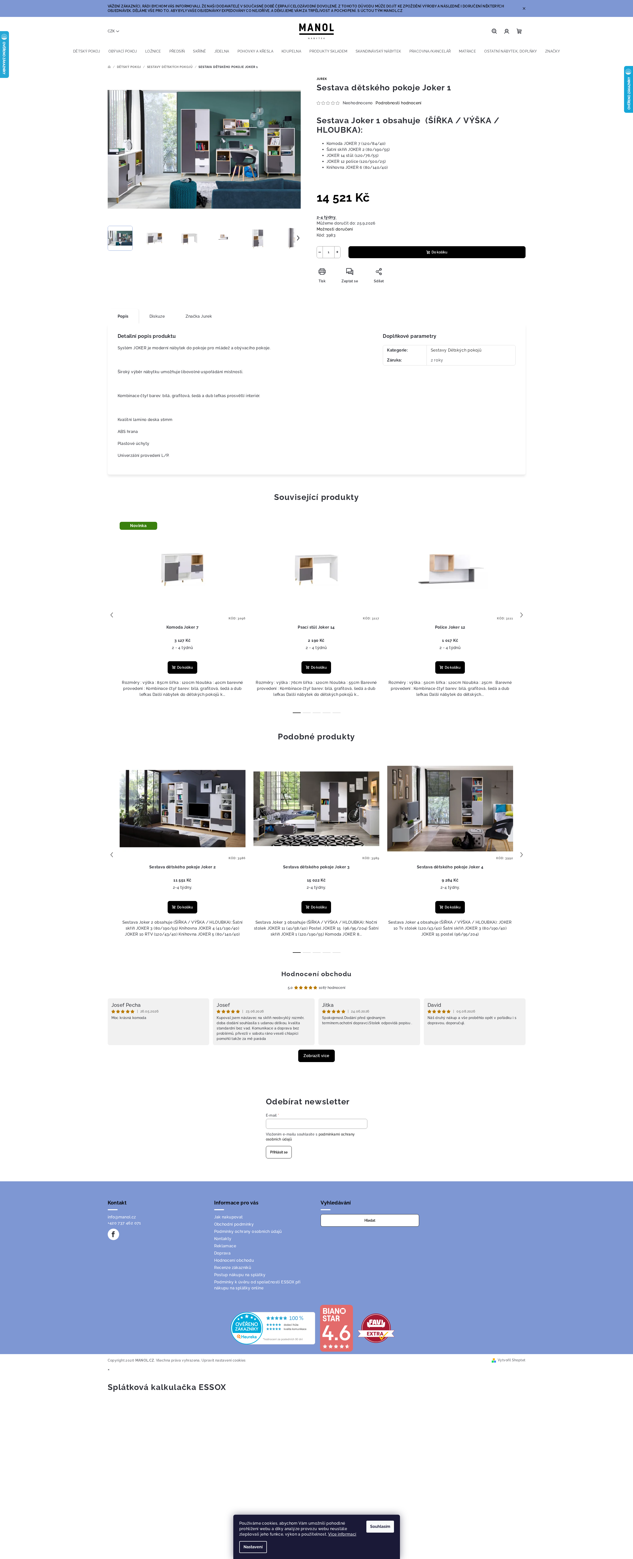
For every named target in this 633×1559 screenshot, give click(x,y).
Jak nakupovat (228, 1217)
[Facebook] (113, 1234)
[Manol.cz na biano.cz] (336, 1327)
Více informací (342, 1534)
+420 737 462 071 (124, 1223)
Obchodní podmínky (234, 1224)
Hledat (369, 1220)
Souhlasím (380, 1526)
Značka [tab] (199, 316)
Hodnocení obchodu (316, 974)
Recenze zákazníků (232, 1267)
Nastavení (253, 1547)
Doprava (222, 1253)
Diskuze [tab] (157, 316)
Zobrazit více (316, 1055)
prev (112, 615)
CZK (111, 31)
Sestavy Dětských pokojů (456, 350)
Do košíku (439, 252)
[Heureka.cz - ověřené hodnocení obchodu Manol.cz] (273, 1327)
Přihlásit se (279, 1152)
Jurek (322, 79)
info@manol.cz (122, 1217)
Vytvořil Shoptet (511, 1360)
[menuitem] (86, 51)
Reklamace (225, 1246)
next (522, 615)
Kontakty (223, 1238)
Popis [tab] (123, 316)
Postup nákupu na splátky (240, 1274)
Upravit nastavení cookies (223, 1360)
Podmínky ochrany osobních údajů (248, 1231)
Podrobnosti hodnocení (398, 103)
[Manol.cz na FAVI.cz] (376, 1327)
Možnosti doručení (335, 229)
